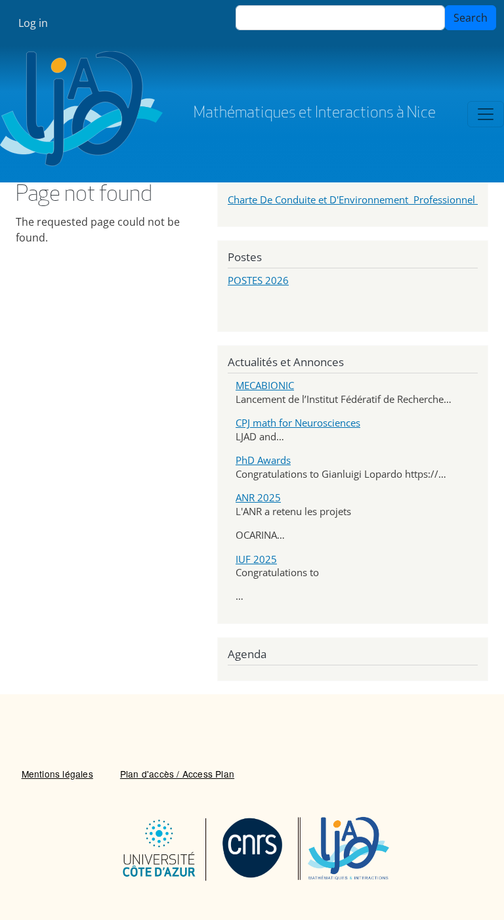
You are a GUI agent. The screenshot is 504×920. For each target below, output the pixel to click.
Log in (33, 23)
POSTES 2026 (258, 280)
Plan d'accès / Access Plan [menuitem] (177, 773)
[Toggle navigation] (485, 114)
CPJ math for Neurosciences (298, 422)
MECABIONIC (265, 385)
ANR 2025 (258, 497)
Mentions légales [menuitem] (57, 773)
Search (470, 17)
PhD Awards (263, 460)
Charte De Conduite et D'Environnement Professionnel (353, 199)
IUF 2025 (256, 559)
